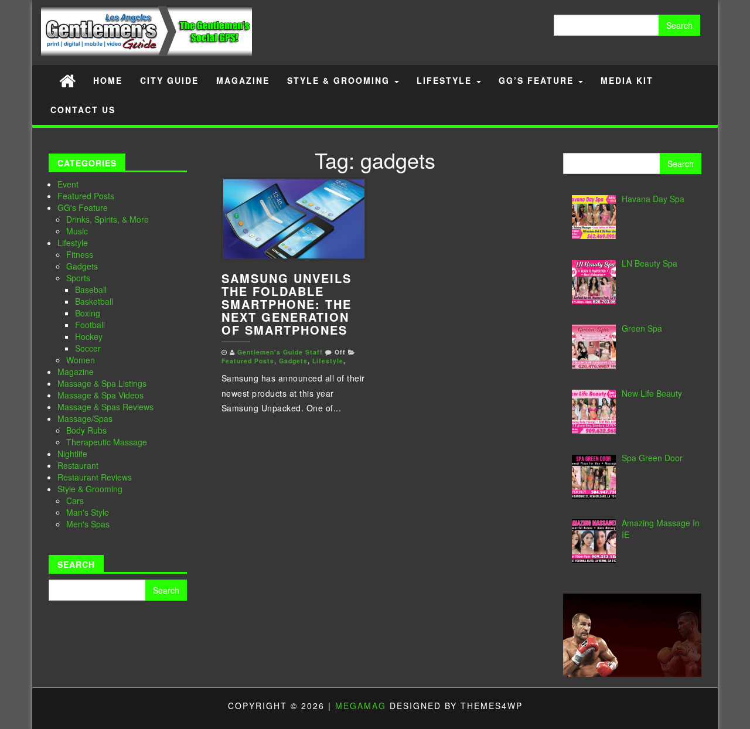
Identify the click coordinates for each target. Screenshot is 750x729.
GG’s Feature (538, 80)
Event (68, 184)
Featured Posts (85, 196)
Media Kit (627, 80)
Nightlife (72, 453)
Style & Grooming (340, 80)
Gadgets (82, 266)
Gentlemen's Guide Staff (280, 352)
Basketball (94, 301)
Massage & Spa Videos (100, 395)
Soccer (88, 348)
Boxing (87, 313)
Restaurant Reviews (94, 477)
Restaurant (77, 465)
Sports (78, 278)
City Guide (169, 80)
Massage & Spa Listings (101, 383)
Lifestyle (446, 80)
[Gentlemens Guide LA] (67, 80)
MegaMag (360, 705)
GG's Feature (82, 207)
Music (77, 231)
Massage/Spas (84, 418)
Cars (75, 500)
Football (90, 325)
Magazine (243, 80)
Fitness (79, 254)
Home (107, 80)
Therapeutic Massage (106, 442)
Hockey (89, 336)
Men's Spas (88, 524)
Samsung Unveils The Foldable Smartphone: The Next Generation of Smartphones (286, 304)
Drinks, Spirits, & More (107, 219)
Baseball (91, 289)
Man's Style (87, 512)
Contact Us (82, 109)
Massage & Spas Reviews (105, 407)
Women (80, 360)
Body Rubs (86, 430)
